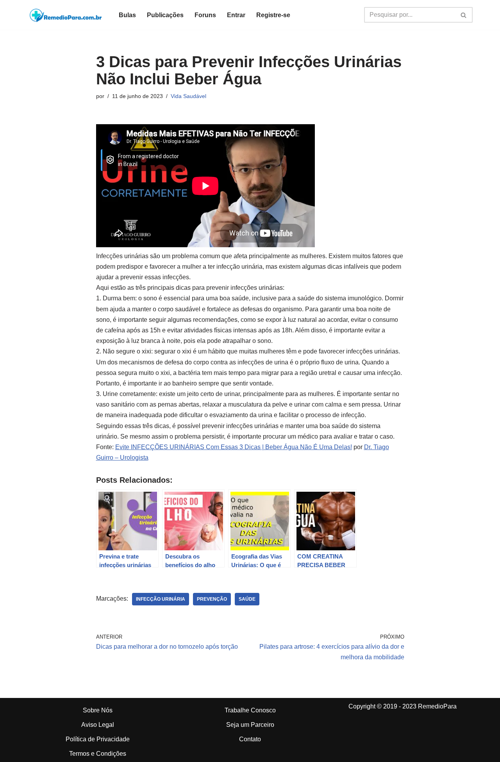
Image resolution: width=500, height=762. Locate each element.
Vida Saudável (188, 96)
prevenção (212, 599)
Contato (250, 739)
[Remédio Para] (66, 15)
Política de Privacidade (98, 739)
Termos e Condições (97, 753)
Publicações (165, 15)
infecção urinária (160, 599)
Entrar (236, 15)
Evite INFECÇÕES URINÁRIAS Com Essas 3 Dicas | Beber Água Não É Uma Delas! (233, 447)
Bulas (127, 15)
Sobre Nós (97, 710)
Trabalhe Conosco (250, 710)
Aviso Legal (97, 724)
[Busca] (464, 15)
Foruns (205, 15)
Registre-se (273, 15)
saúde (247, 599)
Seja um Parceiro (250, 724)
